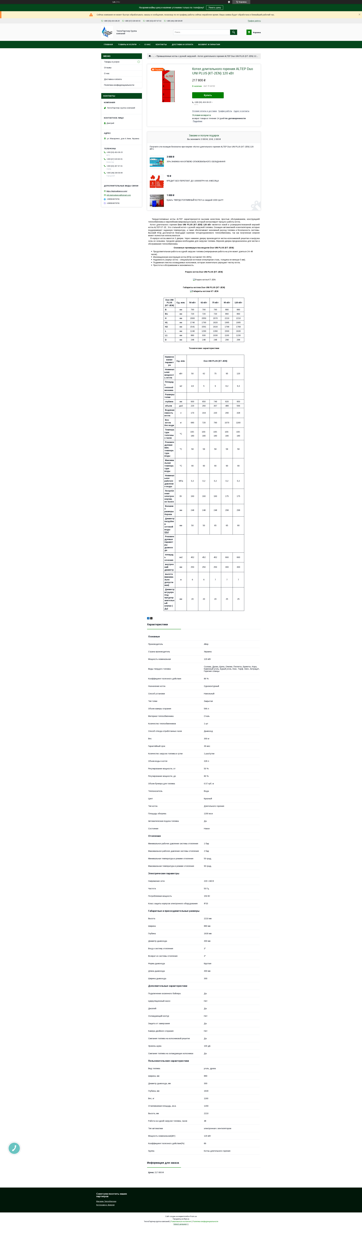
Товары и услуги (127, 44)
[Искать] (233, 32)
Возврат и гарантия (209, 44)
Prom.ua (193, 1216)
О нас (147, 44)
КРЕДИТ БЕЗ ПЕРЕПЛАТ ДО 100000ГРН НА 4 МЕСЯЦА (193, 181)
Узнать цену (214, 7)
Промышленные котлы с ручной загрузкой (176, 56)
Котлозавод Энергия (105, 1205)
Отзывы (107, 67)
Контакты (161, 44)
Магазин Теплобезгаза (106, 1201)
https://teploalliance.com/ (116, 191)
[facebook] (148, 619)
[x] (151, 619)
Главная (108, 44)
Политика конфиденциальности (119, 85)
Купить (208, 95)
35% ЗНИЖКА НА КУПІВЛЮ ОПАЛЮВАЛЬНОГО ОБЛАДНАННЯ (196, 161)
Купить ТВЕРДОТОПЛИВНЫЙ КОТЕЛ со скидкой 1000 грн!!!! (195, 200)
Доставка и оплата (182, 44)
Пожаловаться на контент (181, 1221)
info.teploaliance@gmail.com (119, 195)
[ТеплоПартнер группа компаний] (107, 37)
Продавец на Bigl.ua (181, 1219)
